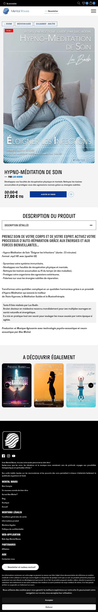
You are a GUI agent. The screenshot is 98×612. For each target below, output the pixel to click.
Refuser (49, 607)
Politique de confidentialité (12, 529)
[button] (71, 194)
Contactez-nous (8, 559)
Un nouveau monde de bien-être (15, 490)
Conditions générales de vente (14, 516)
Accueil (5, 506)
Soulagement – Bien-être (45, 23)
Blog (3, 498)
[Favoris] (83, 3)
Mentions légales (9, 525)
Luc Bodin (18, 177)
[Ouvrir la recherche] (79, 3)
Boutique (5, 502)
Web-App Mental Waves (11, 539)
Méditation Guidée (24, 23)
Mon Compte (7, 486)
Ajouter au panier (48, 194)
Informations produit (10, 520)
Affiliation (5, 549)
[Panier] (92, 3)
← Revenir (8, 23)
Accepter (49, 600)
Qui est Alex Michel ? (10, 494)
